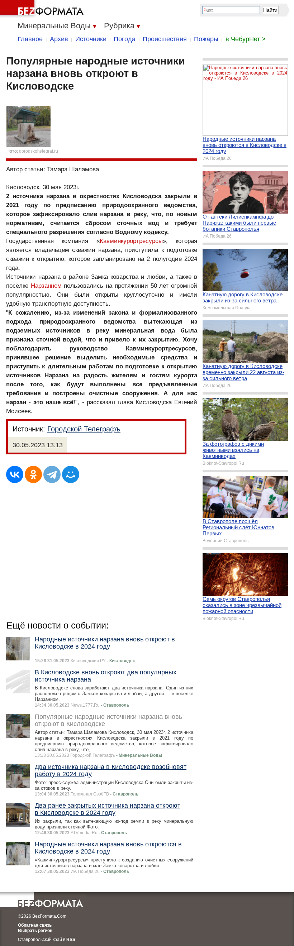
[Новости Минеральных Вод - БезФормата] (43, 9)
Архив (59, 39)
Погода (125, 39)
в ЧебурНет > (246, 39)
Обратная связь (35, 925)
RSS (70, 939)
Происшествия (165, 39)
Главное (30, 39)
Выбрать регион (35, 930)
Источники (90, 39)
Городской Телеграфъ (83, 429)
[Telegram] (52, 474)
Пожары (206, 39)
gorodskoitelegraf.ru (38, 151)
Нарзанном (46, 285)
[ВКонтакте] (14, 474)
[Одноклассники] (33, 474)
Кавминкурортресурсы (131, 241)
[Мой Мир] (70, 474)
